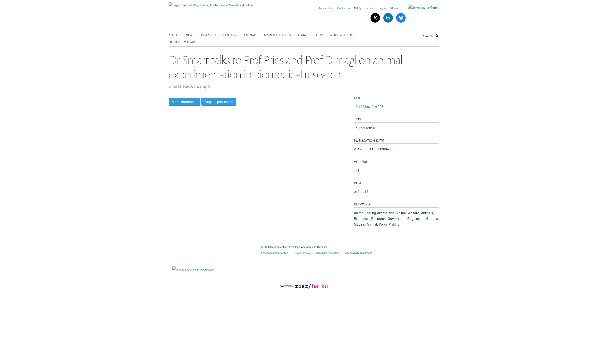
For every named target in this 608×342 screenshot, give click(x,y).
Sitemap (394, 8)
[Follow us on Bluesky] (401, 18)
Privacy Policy (302, 253)
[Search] (436, 35)
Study (318, 34)
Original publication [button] (218, 101)
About (174, 34)
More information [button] (184, 101)
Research (208, 34)
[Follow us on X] (375, 18)
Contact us (343, 8)
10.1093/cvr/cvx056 (368, 106)
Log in (382, 8)
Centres (229, 34)
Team (302, 34)
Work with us (341, 34)
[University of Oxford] (420, 7)
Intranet (370, 8)
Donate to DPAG (182, 41)
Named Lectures (277, 34)
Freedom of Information (274, 253)
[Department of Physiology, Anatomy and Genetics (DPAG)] (211, 3)
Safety (357, 8)
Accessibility (326, 8)
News (190, 34)
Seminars (250, 34)
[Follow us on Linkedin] (388, 18)
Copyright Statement (327, 253)
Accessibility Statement (358, 253)
